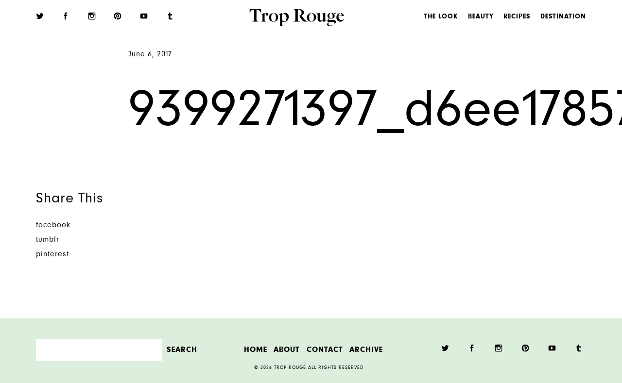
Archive (366, 349)
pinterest (52, 254)
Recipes (516, 17)
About (287, 349)
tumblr (47, 240)
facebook (53, 225)
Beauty (481, 17)
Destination (563, 17)
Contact (325, 349)
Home (255, 349)
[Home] (296, 19)
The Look (441, 17)
